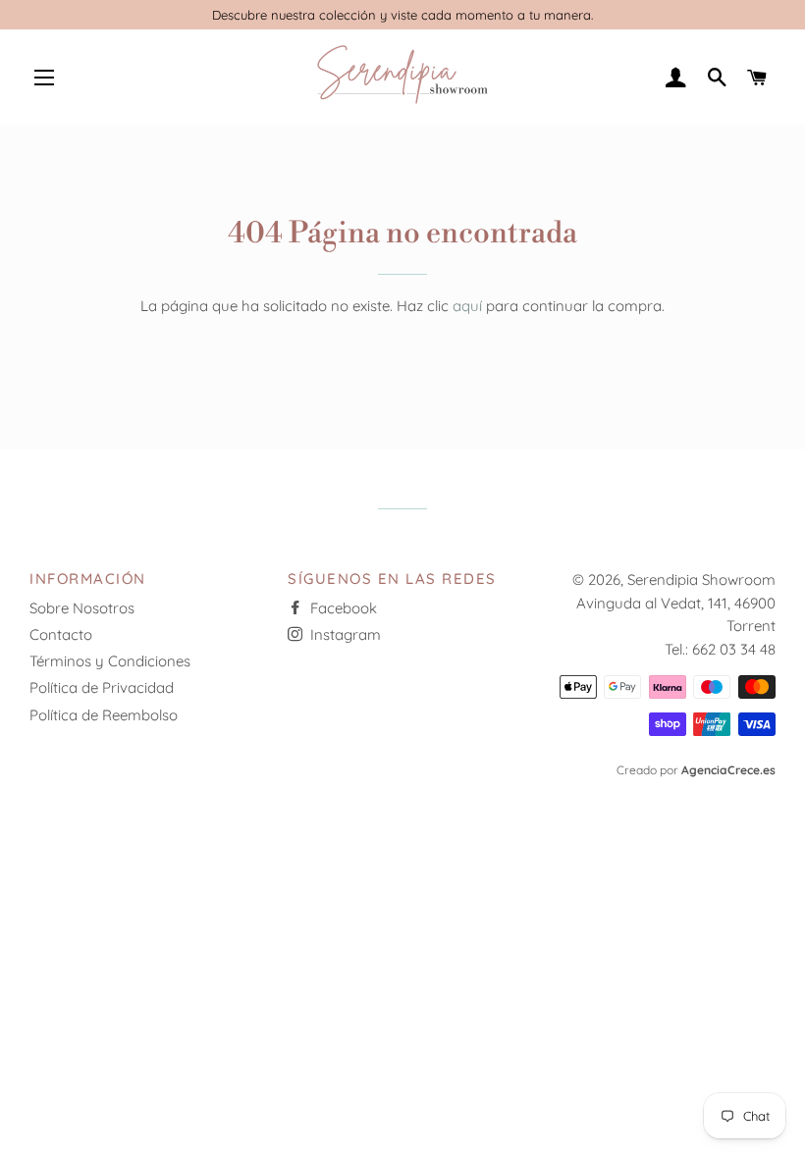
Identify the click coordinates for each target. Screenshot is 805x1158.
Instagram (343, 634)
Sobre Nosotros (81, 608)
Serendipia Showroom (701, 579)
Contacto (60, 634)
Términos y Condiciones (109, 661)
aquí (467, 305)
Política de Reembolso (103, 715)
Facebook (341, 608)
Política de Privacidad (101, 687)
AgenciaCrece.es (728, 770)
